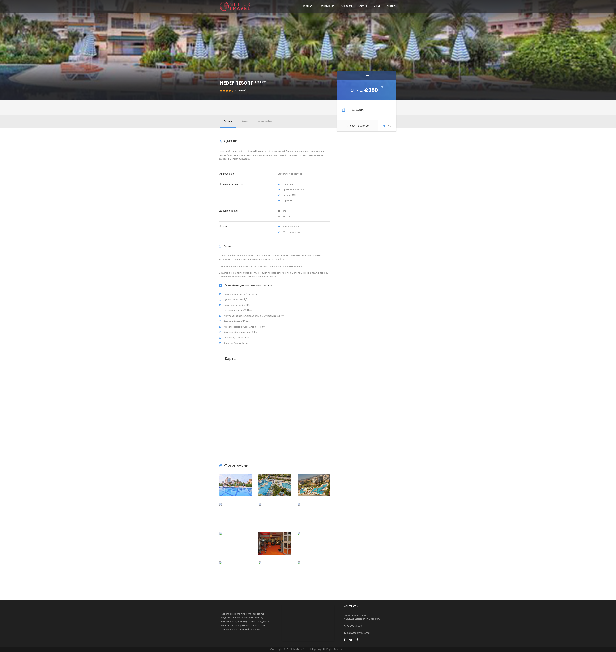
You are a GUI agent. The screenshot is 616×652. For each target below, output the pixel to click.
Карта (245, 121)
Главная (307, 5)
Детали (228, 121)
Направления (326, 5)
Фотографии (265, 121)
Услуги (363, 5)
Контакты (392, 5)
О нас (377, 5)
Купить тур (347, 5)
